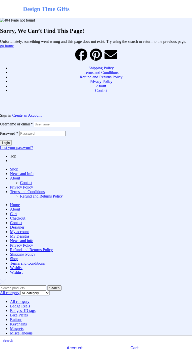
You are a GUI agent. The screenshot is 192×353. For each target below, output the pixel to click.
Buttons (16, 319)
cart (134, 347)
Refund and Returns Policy (41, 196)
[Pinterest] (96, 54)
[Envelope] (110, 54)
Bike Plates (19, 315)
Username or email (16, 124)
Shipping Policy (22, 254)
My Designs (19, 236)
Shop (14, 169)
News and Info (22, 173)
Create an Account (27, 115)
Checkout (17, 218)
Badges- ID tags (23, 310)
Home (15, 205)
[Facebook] (81, 54)
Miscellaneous (21, 333)
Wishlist (16, 268)
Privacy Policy (21, 187)
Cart (13, 214)
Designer (17, 227)
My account (19, 232)
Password (9, 133)
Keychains (18, 324)
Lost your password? (16, 147)
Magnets (17, 328)
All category (20, 301)
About (15, 178)
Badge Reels (20, 306)
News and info (21, 241)
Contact (26, 183)
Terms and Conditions (27, 192)
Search (54, 288)
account (75, 347)
